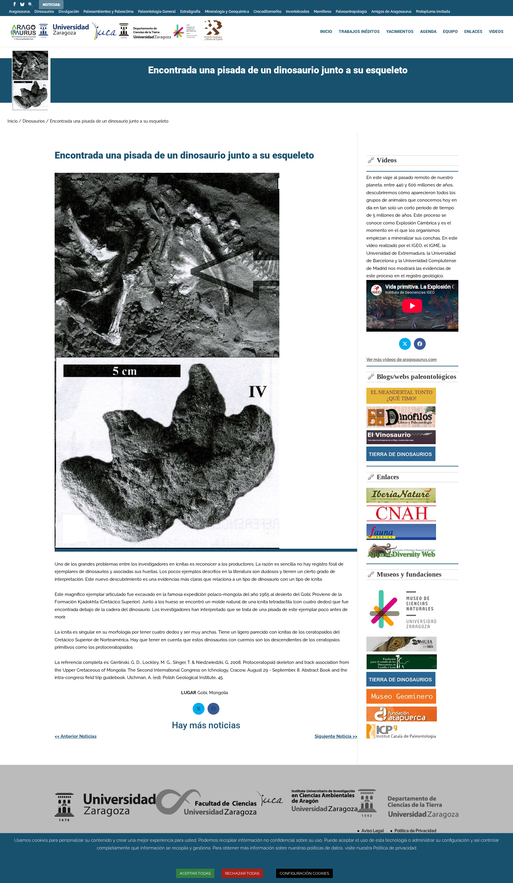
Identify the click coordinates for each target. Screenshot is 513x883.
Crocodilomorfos (267, 12)
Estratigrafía (190, 12)
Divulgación (68, 12)
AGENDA (428, 31)
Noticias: (52, 5)
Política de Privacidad (415, 830)
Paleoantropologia (351, 12)
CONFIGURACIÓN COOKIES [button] (304, 873)
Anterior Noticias (75, 736)
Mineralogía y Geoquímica (227, 12)
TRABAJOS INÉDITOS (359, 31)
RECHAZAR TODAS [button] (242, 873)
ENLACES (473, 31)
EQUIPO (450, 31)
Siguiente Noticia (336, 736)
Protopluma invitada (433, 12)
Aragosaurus (19, 12)
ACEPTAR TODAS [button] (195, 873)
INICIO (326, 31)
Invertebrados (297, 12)
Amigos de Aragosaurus (391, 12)
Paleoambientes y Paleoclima (108, 12)
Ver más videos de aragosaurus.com (401, 359)
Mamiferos (322, 12)
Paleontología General (157, 12)
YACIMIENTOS (400, 31)
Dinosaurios (44, 12)
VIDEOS (496, 31)
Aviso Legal (373, 830)
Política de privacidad (394, 848)
